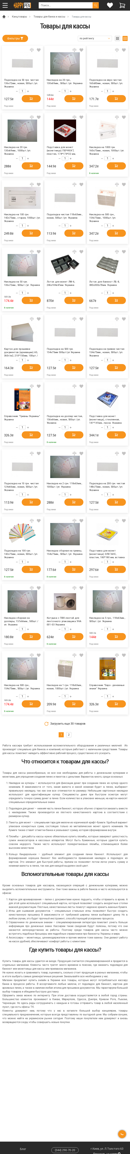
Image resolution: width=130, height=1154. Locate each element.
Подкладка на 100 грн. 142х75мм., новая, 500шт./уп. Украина (21, 553)
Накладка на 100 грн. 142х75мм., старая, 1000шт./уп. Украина (22, 217)
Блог (23, 1149)
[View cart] (122, 5)
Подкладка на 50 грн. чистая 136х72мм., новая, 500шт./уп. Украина (21, 83)
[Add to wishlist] (39, 50)
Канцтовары (19, 16)
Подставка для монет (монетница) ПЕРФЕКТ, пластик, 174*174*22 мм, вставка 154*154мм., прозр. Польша (63, 150)
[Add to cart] (31, 98)
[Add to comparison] (32, 50)
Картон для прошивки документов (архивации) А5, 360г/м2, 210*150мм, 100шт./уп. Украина (21, 352)
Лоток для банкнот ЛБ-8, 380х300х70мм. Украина (104, 283)
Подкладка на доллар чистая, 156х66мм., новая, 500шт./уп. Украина (65, 419)
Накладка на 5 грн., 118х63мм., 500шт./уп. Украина (107, 620)
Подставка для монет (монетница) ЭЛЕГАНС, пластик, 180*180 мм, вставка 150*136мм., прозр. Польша (107, 553)
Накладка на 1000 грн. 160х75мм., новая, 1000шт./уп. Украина (106, 150)
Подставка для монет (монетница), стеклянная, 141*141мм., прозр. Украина (105, 419)
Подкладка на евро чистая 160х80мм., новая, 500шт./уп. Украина (106, 83)
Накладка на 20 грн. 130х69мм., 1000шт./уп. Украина (17, 150)
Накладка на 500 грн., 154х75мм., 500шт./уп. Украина (22, 687)
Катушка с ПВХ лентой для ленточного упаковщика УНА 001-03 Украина (64, 621)
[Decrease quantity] (17, 91)
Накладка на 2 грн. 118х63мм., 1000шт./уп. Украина (64, 485)
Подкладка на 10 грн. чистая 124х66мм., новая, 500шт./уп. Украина (21, 486)
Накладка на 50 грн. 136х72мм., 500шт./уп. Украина (22, 283)
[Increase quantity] (28, 91)
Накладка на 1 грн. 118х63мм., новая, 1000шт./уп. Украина (64, 687)
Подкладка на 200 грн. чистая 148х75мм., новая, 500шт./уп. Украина (107, 486)
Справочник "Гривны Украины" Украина (22, 418)
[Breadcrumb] (4, 16)
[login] (110, 5)
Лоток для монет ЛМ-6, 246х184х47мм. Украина (61, 283)
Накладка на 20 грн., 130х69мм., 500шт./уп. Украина (65, 82)
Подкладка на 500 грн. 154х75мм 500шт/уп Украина (63, 351)
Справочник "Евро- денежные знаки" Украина (107, 687)
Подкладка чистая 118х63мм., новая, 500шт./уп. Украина (64, 216)
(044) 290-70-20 (65, 1150)
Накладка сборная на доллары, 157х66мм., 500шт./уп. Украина (21, 621)
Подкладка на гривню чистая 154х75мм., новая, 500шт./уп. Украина (106, 352)
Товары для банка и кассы (49, 16)
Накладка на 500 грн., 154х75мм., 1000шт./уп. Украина (102, 217)
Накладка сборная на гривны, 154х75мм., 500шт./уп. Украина (65, 552)
